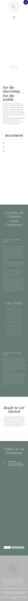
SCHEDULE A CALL (8, 295)
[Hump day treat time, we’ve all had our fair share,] (14, 493)
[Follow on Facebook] (15, 558)
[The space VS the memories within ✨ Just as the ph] (14, 530)
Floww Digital (19, 593)
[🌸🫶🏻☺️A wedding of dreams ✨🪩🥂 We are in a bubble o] (14, 507)
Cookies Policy (15, 597)
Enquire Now (14, 128)
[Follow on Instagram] (12, 558)
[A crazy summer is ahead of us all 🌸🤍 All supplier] (14, 476)
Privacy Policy (5, 597)
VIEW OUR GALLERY (14, 337)
